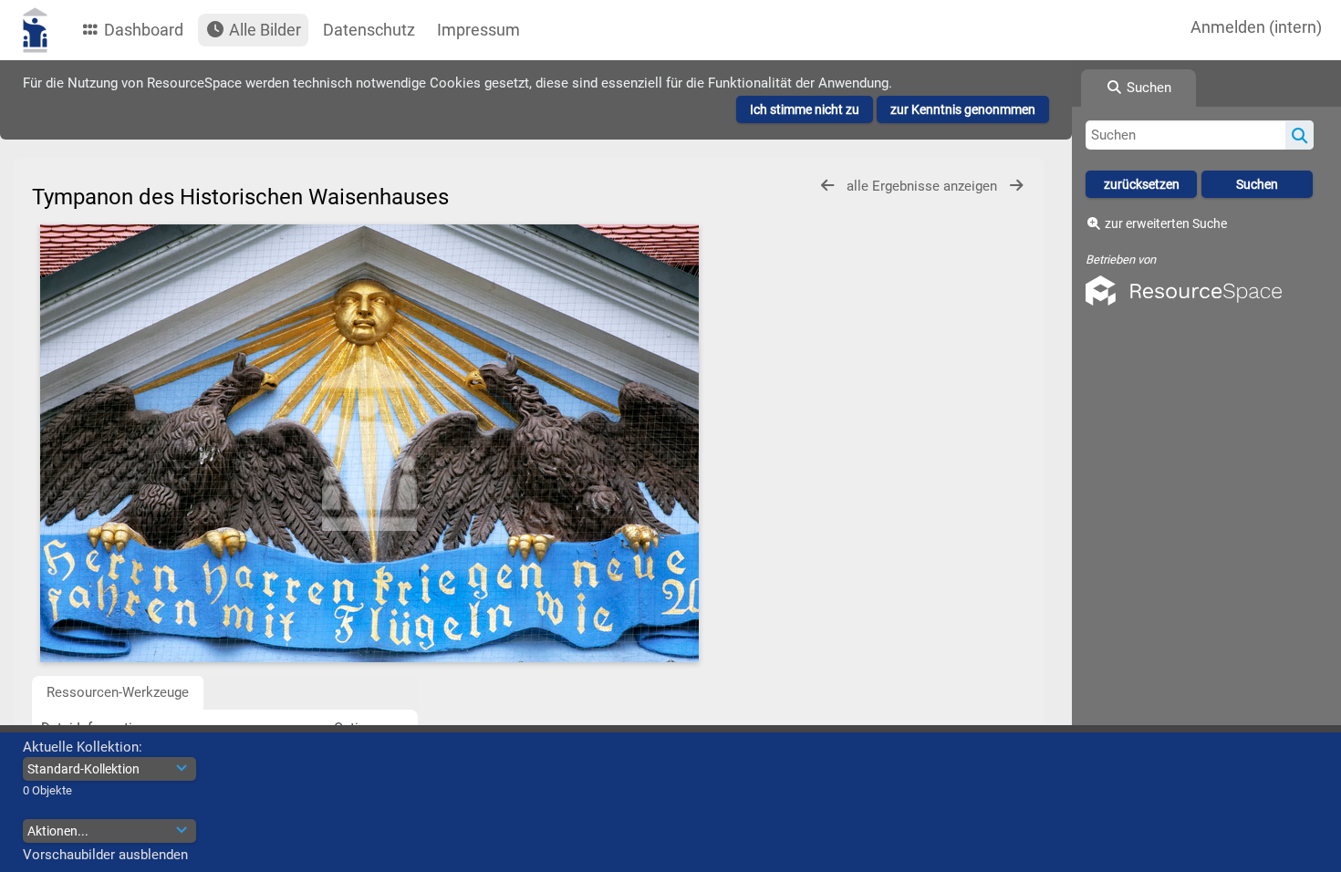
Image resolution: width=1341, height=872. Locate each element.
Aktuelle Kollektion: (82, 747)
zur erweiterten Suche (1166, 223)
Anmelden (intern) (1256, 26)
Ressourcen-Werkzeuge (118, 692)
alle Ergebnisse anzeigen (924, 186)
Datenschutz (369, 29)
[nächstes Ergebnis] (1016, 185)
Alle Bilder (263, 29)
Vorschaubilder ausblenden (105, 854)
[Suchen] (1299, 135)
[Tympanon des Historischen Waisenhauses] (369, 443)
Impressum (478, 29)
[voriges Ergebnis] (827, 185)
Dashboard (141, 29)
